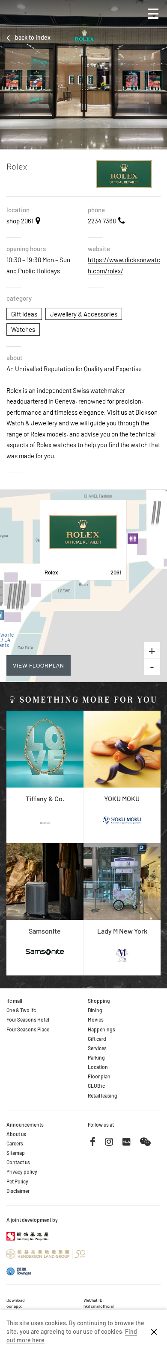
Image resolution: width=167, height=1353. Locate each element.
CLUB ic (96, 1086)
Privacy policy (21, 1171)
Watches (23, 329)
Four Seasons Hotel (27, 1019)
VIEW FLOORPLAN (38, 665)
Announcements (25, 1125)
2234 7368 (102, 221)
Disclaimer (18, 1191)
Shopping (99, 1001)
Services (97, 1048)
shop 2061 (19, 221)
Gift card (97, 1039)
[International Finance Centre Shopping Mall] (32, 19)
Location (98, 1067)
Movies (96, 1019)
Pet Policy (17, 1181)
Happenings (101, 1029)
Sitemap (15, 1153)
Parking (96, 1057)
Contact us (18, 1162)
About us (16, 1134)
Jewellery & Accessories (83, 314)
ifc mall (14, 1001)
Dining (95, 1010)
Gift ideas (24, 314)
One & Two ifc (21, 1010)
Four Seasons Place (27, 1029)
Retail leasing (102, 1095)
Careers (14, 1143)
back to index (33, 37)
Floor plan (99, 1076)
